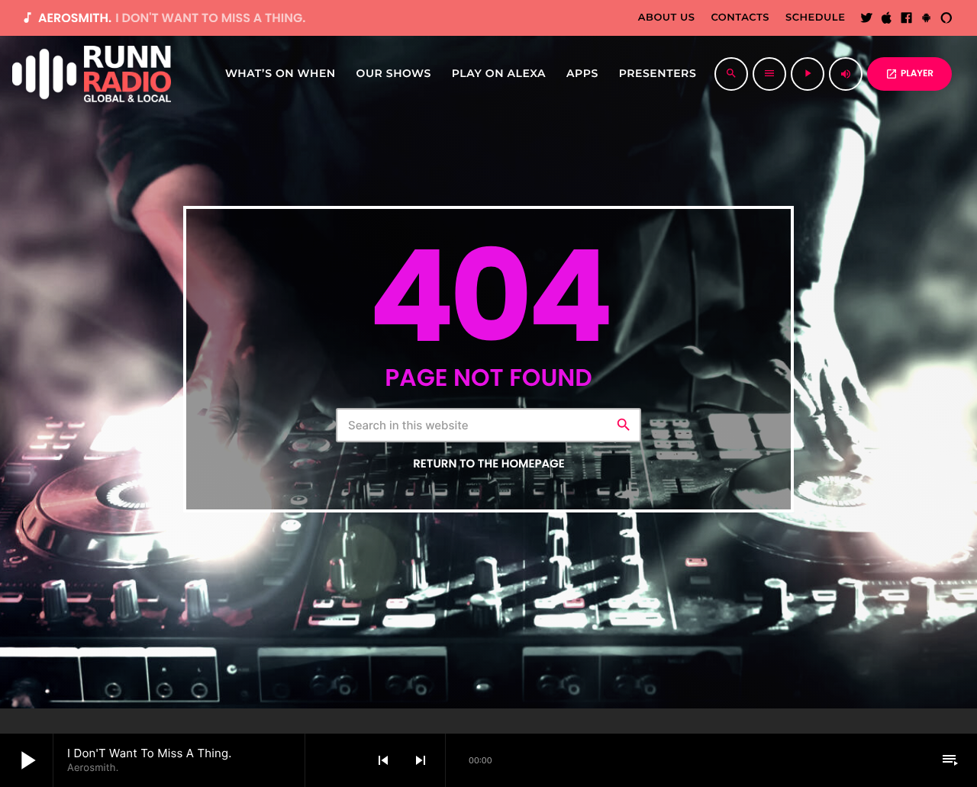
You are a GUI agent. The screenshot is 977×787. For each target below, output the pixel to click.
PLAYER (909, 73)
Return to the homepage (488, 464)
